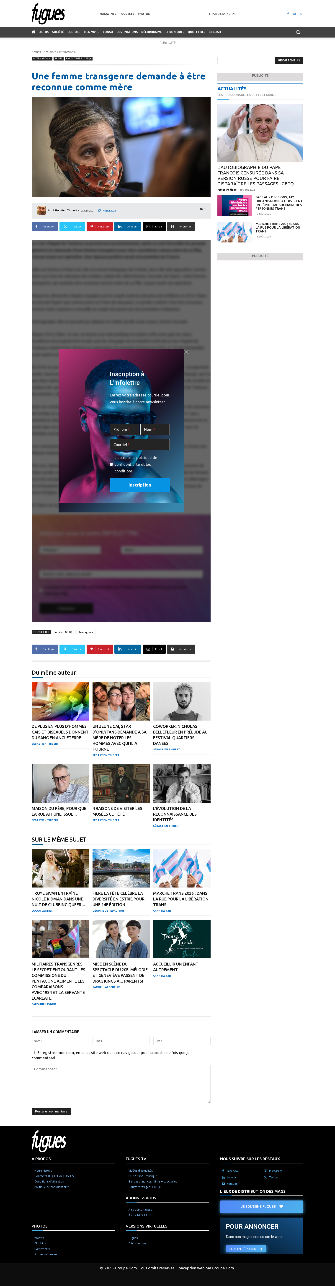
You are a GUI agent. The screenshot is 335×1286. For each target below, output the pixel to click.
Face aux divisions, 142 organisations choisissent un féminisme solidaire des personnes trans (279, 202)
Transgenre (86, 632)
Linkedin (232, 1177)
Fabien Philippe (227, 189)
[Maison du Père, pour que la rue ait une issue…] (60, 783)
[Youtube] (223, 1184)
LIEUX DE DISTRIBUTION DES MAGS (253, 1191)
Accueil (36, 52)
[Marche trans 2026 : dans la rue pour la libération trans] (182, 868)
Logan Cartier (42, 910)
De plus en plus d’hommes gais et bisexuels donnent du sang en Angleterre (60, 732)
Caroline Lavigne (44, 1004)
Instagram (275, 1171)
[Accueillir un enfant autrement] (182, 939)
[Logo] (66, 14)
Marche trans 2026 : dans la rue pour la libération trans (181, 899)
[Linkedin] (223, 1177)
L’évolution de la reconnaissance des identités (175, 814)
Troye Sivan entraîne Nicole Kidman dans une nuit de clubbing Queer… (58, 899)
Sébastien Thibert (65, 210)
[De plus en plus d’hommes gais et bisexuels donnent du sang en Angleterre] (60, 701)
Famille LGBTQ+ (64, 632)
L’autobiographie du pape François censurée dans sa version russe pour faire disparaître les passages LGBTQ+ (256, 175)
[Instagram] (294, 14)
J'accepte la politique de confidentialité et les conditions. (136, 464)
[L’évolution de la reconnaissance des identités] (182, 783)
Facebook (233, 1171)
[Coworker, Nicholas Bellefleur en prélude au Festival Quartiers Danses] (182, 701)
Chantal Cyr (162, 910)
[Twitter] (300, 14)
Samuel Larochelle (106, 987)
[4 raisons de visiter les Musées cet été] (121, 783)
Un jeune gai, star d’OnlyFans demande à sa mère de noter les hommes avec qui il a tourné (120, 737)
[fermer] (186, 352)
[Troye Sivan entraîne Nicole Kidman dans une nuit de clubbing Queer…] (60, 868)
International (67, 52)
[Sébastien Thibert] (42, 210)
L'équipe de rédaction (108, 910)
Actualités (50, 52)
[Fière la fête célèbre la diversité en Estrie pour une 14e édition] (121, 868)
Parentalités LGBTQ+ (78, 58)
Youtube (232, 1183)
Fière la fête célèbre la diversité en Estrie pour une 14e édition (118, 899)
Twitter (273, 1177)
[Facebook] (288, 14)
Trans (58, 58)
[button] (297, 32)
